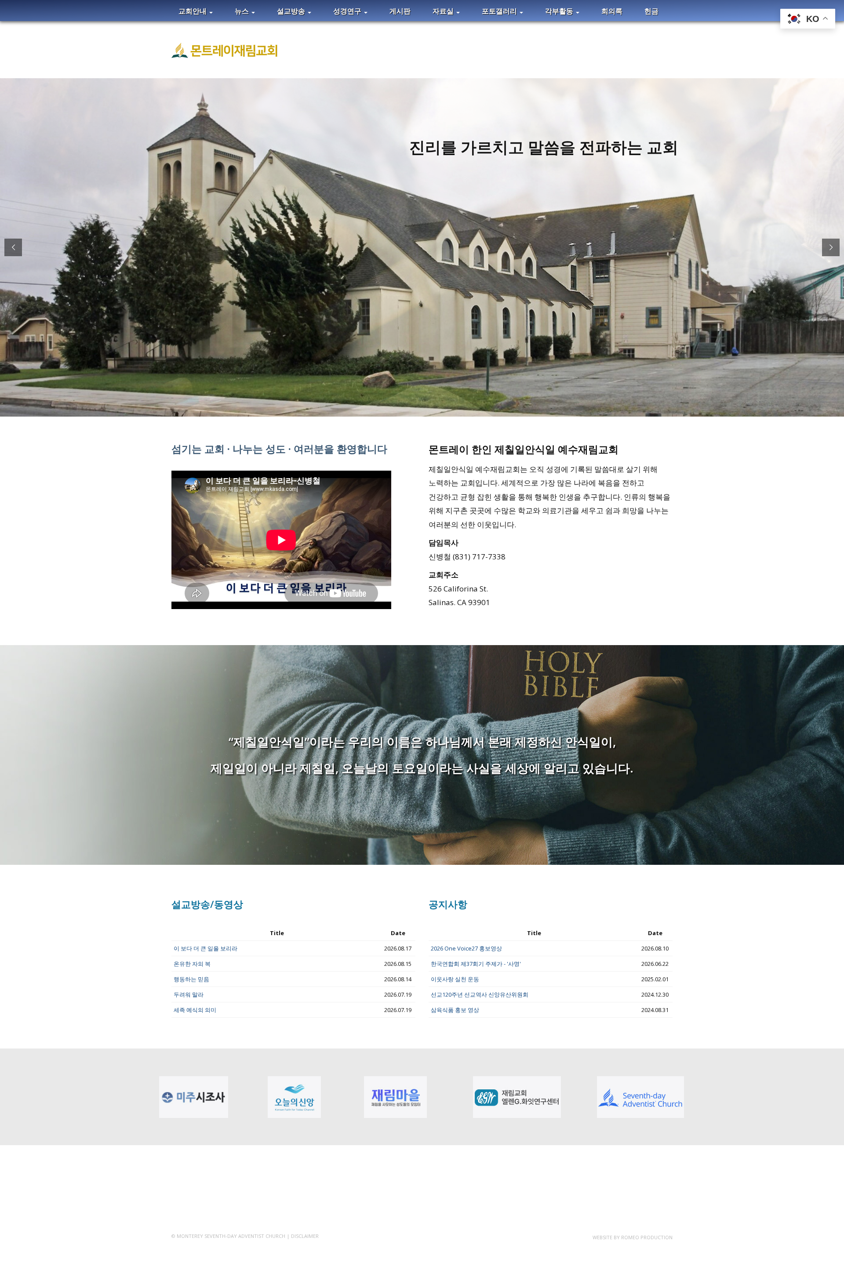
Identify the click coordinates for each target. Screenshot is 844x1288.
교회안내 (193, 11)
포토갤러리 (500, 11)
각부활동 (560, 11)
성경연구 (348, 11)
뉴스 (243, 11)
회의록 (611, 11)
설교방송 (292, 11)
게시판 (400, 11)
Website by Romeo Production (633, 1237)
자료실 (444, 11)
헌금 (651, 11)
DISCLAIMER (305, 1236)
